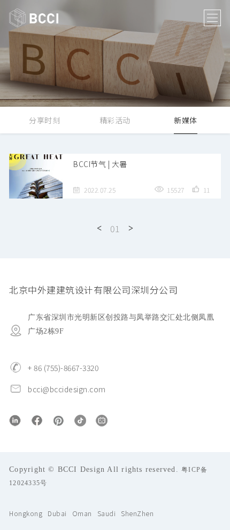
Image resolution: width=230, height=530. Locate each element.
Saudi (106, 513)
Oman (82, 513)
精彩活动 (115, 120)
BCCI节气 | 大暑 (100, 164)
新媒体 (185, 120)
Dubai (57, 513)
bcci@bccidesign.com (67, 389)
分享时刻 (44, 120)
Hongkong (25, 513)
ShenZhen (137, 513)
